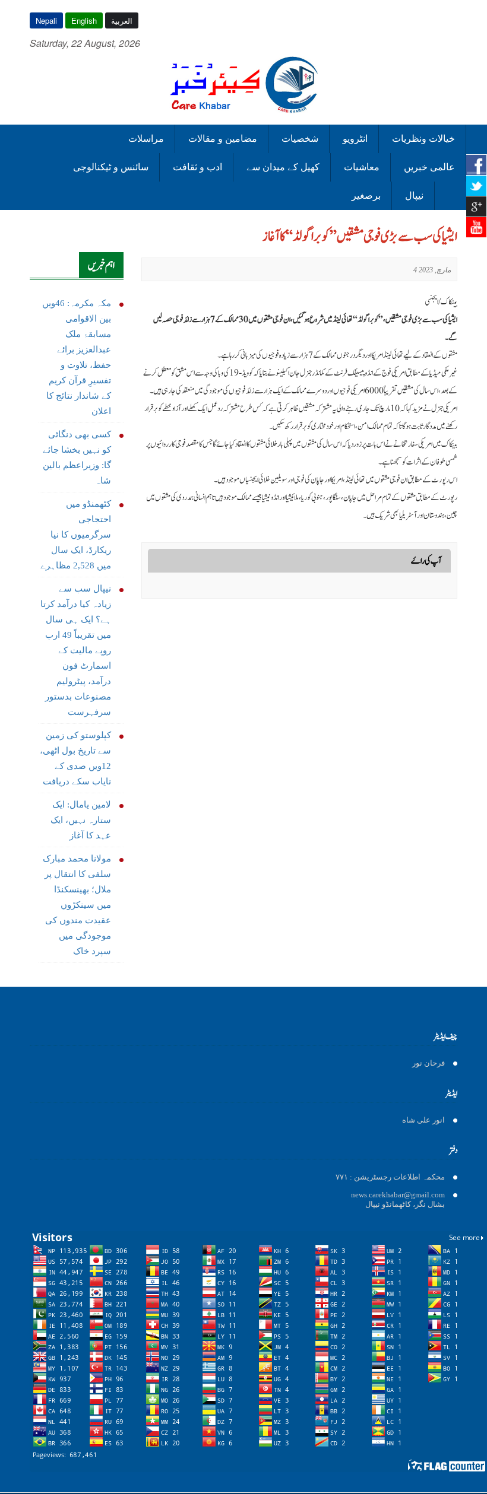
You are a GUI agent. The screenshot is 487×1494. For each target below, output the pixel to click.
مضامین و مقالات (222, 138)
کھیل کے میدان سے (283, 167)
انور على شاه (423, 1119)
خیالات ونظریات (423, 138)
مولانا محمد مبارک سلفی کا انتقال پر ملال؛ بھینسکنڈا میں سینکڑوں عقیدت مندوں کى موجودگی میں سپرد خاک (77, 905)
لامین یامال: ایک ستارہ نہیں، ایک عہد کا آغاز (80, 820)
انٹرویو (355, 138)
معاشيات (362, 167)
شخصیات (300, 138)
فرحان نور (428, 1062)
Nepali (46, 20)
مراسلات (146, 138)
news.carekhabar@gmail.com (398, 1194)
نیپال (414, 195)
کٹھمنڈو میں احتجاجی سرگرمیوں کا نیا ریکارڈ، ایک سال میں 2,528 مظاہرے (75, 534)
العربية (121, 20)
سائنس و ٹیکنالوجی (110, 167)
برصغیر (366, 195)
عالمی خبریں (429, 167)
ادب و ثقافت (197, 167)
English (84, 20)
